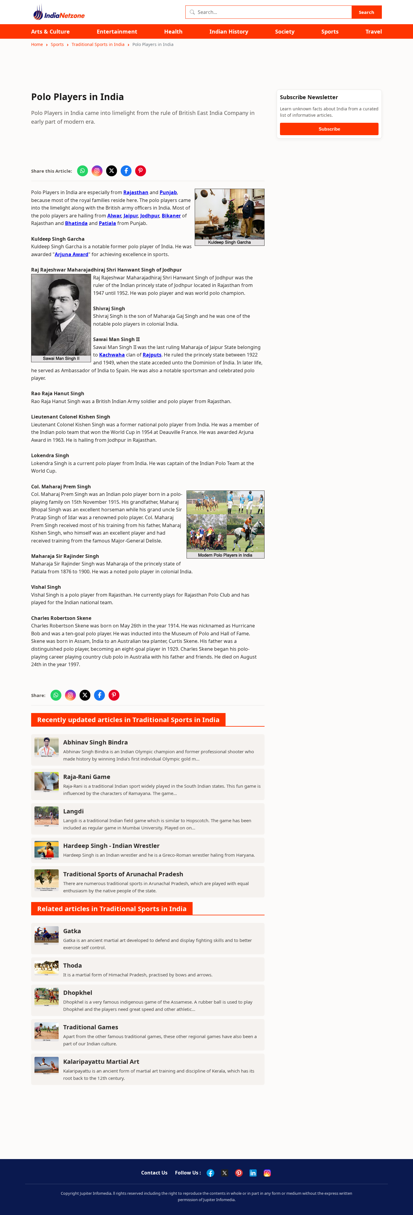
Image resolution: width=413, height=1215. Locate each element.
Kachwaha (112, 354)
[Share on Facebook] (126, 170)
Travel (374, 31)
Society (284, 31)
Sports (330, 31)
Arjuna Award (71, 254)
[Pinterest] (239, 1173)
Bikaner (171, 215)
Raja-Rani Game (86, 777)
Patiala (107, 223)
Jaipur (131, 215)
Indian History (229, 31)
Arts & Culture (50, 31)
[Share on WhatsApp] (82, 170)
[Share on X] (111, 170)
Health (173, 31)
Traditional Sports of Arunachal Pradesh (123, 874)
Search (366, 12)
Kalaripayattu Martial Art (101, 1061)
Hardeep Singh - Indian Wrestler (111, 846)
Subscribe (329, 129)
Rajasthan (135, 192)
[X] (224, 1173)
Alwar (114, 215)
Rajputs (152, 354)
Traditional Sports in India (98, 44)
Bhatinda (76, 223)
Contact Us (154, 1172)
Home (37, 44)
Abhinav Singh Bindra (95, 742)
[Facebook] (210, 1173)
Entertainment (117, 31)
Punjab (168, 192)
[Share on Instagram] (97, 170)
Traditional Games (90, 1027)
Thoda (72, 965)
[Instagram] (267, 1173)
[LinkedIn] (253, 1173)
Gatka (72, 931)
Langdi (73, 811)
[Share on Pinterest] (140, 170)
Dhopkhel (77, 993)
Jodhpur (149, 215)
